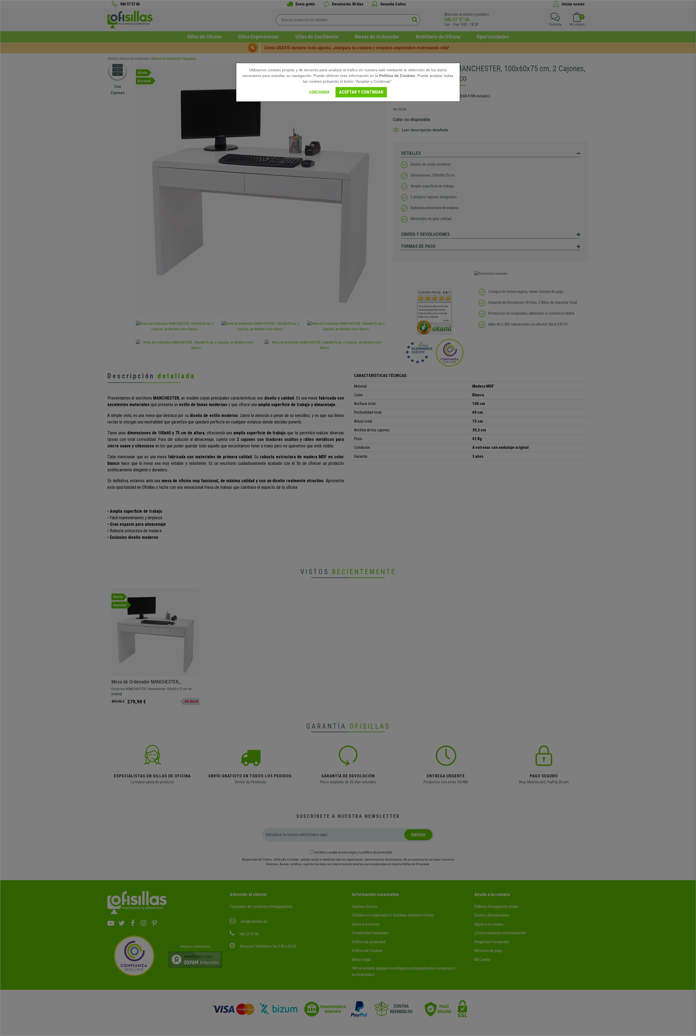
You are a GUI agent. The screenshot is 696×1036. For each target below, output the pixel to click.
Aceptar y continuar (361, 92)
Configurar (319, 92)
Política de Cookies (397, 75)
